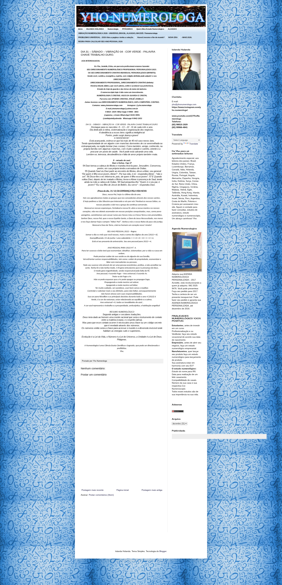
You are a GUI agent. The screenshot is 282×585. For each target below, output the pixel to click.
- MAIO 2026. (186, 37)
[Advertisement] (122, 464)
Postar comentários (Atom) (101, 495)
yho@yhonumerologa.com (184, 104)
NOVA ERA (173, 37)
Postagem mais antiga (152, 490)
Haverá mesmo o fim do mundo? (150, 37)
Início (80, 29)
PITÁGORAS (127, 29)
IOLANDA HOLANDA (95, 29)
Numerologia (113, 29)
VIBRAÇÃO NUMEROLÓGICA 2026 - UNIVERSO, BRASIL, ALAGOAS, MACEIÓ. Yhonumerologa (117, 33)
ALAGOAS (172, 29)
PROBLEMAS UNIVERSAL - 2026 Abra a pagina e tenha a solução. (106, 37)
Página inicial (122, 490)
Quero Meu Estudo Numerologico (150, 29)
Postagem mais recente (93, 490)
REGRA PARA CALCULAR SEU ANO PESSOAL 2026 (100, 42)
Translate (193, 144)
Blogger (162, 551)
